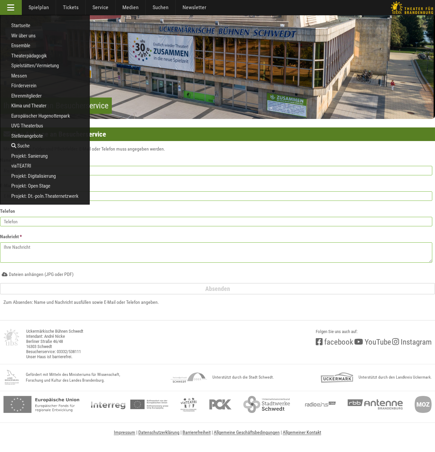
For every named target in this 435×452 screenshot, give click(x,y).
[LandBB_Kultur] (11, 377)
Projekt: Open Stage (30, 186)
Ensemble (20, 45)
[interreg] (129, 404)
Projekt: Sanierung (29, 156)
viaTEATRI (21, 166)
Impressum (124, 432)
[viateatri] (188, 404)
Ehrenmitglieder (26, 96)
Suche (23, 146)
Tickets (71, 7)
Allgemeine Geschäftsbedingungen (247, 432)
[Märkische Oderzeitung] (423, 404)
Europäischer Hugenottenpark (40, 116)
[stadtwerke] (266, 404)
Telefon (7, 211)
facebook (338, 342)
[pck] (220, 404)
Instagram (415, 342)
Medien (130, 7)
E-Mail (6, 185)
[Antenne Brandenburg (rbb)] (375, 404)
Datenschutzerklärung (158, 432)
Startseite (20, 25)
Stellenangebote (27, 136)
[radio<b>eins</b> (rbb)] (319, 404)
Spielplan (39, 7)
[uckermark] (337, 377)
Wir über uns (23, 36)
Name (7, 160)
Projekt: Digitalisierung (33, 176)
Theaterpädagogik (29, 56)
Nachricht (11, 236)
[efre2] (41, 404)
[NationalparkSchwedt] (189, 377)
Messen (19, 76)
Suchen (161, 7)
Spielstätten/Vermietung (35, 66)
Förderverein (23, 86)
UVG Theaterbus (27, 126)
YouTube (377, 342)
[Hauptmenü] (11, 7)
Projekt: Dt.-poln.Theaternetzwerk (45, 196)
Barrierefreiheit (196, 432)
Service (100, 7)
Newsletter (194, 7)
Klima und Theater (29, 106)
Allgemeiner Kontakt (302, 432)
